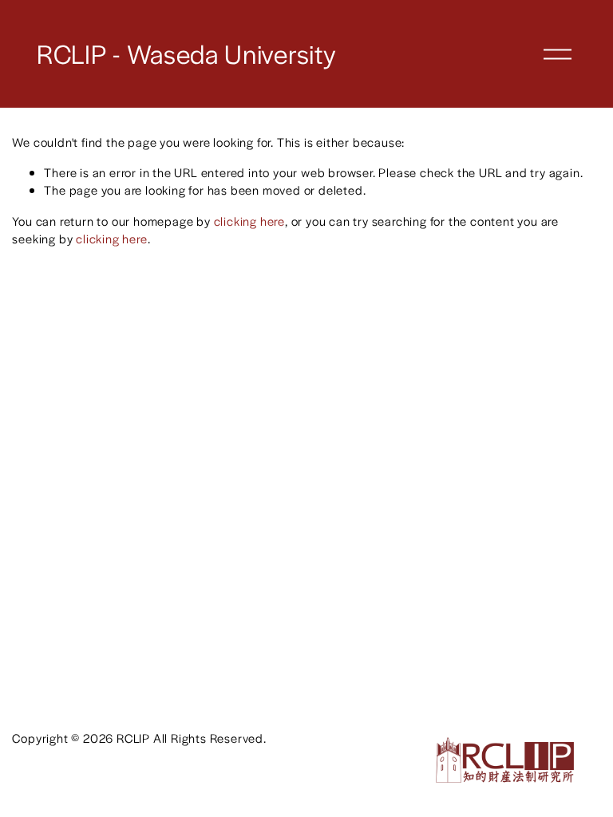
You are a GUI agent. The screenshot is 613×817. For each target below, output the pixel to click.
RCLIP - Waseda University (186, 53)
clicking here (249, 220)
